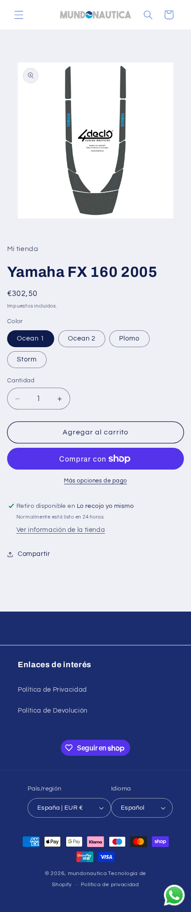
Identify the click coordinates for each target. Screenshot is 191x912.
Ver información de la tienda (60, 530)
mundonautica (87, 873)
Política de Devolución (53, 710)
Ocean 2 (82, 338)
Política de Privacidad (52, 689)
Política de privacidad (110, 884)
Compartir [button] (34, 554)
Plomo (129, 338)
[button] (18, 14)
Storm (27, 359)
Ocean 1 (30, 338)
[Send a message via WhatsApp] (174, 895)
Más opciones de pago (95, 481)
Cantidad (20, 380)
